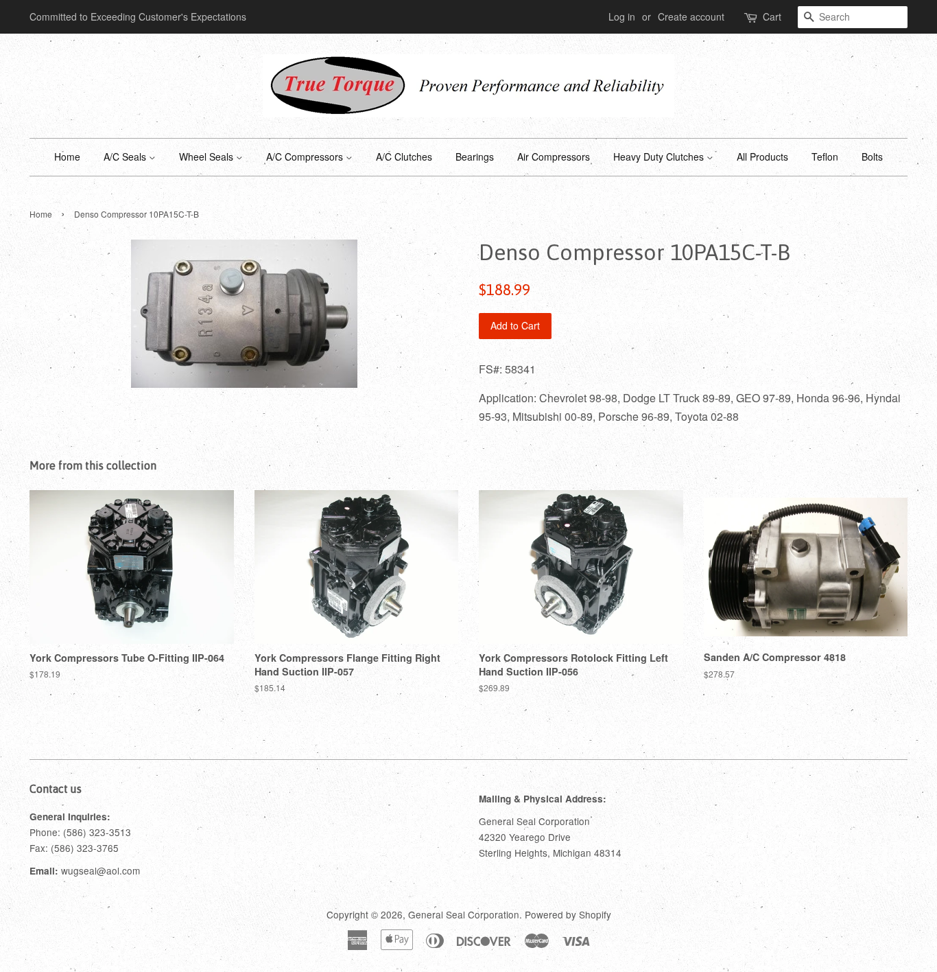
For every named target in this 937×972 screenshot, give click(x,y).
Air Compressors (553, 156)
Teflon (824, 156)
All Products (762, 156)
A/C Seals (126, 156)
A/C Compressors (306, 156)
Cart (772, 16)
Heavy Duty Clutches (660, 156)
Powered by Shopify (568, 914)
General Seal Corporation (463, 914)
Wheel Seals (207, 156)
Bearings (474, 156)
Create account (691, 16)
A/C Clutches (404, 156)
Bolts (872, 156)
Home (67, 156)
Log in (621, 16)
